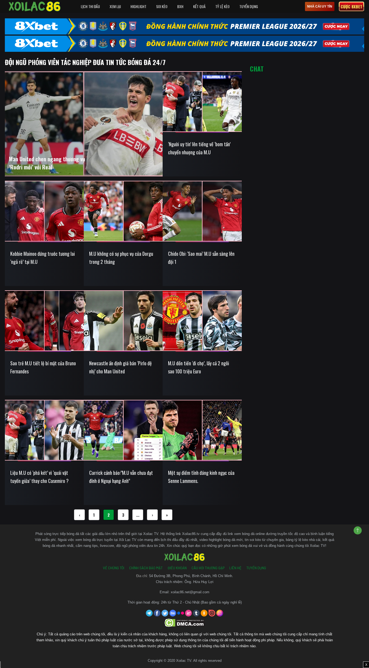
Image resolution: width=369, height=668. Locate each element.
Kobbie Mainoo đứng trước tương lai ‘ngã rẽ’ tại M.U (42, 257)
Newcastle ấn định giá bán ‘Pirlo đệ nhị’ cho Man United (120, 367)
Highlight (138, 6)
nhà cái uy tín (319, 6)
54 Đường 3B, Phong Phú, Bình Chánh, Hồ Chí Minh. (191, 576)
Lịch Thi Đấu (90, 6)
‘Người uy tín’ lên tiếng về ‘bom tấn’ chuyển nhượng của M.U (199, 148)
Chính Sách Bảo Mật (146, 568)
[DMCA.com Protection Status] (185, 623)
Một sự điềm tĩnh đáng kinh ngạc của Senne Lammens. (201, 476)
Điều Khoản (177, 568)
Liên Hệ (235, 568)
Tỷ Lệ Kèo (222, 6)
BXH (180, 6)
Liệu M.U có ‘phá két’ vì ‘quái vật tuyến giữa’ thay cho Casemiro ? (39, 476)
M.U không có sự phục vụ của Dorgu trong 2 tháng (121, 257)
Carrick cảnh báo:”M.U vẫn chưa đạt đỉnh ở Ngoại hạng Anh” (121, 476)
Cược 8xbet (351, 6)
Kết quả (199, 6)
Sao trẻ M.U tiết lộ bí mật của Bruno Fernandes (43, 367)
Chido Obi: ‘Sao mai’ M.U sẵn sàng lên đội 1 (201, 257)
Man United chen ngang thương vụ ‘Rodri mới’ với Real (47, 163)
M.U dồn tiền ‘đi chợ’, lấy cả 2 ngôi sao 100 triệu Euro (198, 367)
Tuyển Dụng (248, 6)
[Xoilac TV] (34, 6)
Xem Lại (115, 6)
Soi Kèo (161, 6)
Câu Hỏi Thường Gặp (208, 568)
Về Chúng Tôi (113, 568)
